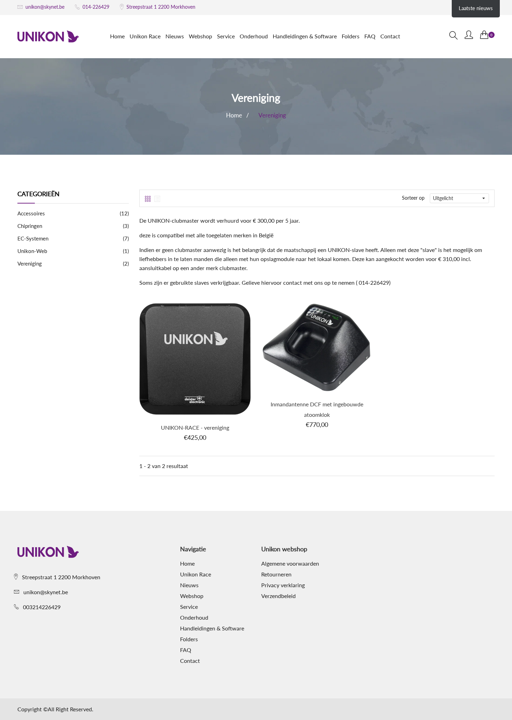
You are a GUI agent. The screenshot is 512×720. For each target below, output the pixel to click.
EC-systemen (73, 238)
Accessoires (73, 213)
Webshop (200, 36)
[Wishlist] (176, 367)
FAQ (369, 36)
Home (117, 36)
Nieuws (174, 36)
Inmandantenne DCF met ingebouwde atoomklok (317, 409)
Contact (390, 36)
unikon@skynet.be (44, 7)
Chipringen (73, 226)
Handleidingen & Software (305, 36)
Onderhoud (254, 36)
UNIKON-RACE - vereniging (195, 427)
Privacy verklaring (283, 585)
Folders (350, 36)
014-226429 (96, 7)
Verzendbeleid (278, 596)
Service (226, 36)
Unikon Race (145, 36)
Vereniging (73, 263)
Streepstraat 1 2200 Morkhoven (160, 7)
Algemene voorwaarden (290, 563)
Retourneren (276, 574)
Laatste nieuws (476, 8)
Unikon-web (73, 251)
